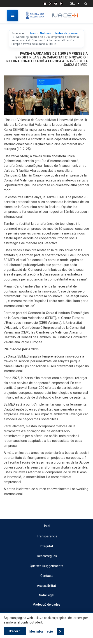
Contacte (46, 576)
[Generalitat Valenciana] (37, 15)
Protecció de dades (46, 604)
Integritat (46, 546)
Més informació (41, 631)
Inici (32, 33)
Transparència (47, 536)
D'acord (15, 631)
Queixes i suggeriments (46, 566)
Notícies (45, 33)
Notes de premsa (66, 33)
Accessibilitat (46, 585)
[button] (85, 3)
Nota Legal (46, 595)
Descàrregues (47, 556)
